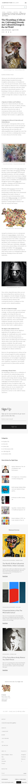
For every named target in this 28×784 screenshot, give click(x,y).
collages (17, 181)
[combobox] (14, 7)
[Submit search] (24, 7)
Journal (9, 12)
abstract (18, 170)
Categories (5, 438)
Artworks (4, 761)
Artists (16, 12)
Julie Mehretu (20, 169)
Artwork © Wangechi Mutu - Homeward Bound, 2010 (14, 69)
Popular (6, 441)
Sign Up (14, 427)
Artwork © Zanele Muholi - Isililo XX (14, 287)
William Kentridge (12, 198)
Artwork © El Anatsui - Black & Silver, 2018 (14, 228)
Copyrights (5, 779)
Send (25, 773)
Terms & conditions (20, 779)
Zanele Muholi (12, 235)
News (5, 444)
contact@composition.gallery (9, 723)
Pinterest (23, 759)
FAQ (2, 757)
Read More (5, 576)
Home (3, 12)
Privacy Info (24, 782)
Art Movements (8, 449)
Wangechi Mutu (22, 178)
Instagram (23, 754)
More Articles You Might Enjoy (10, 460)
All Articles (7, 454)
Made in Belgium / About (7, 754)
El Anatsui (12, 189)
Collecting (6, 451)
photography (19, 248)
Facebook (23, 757)
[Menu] (25, 2)
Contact (3, 763)
